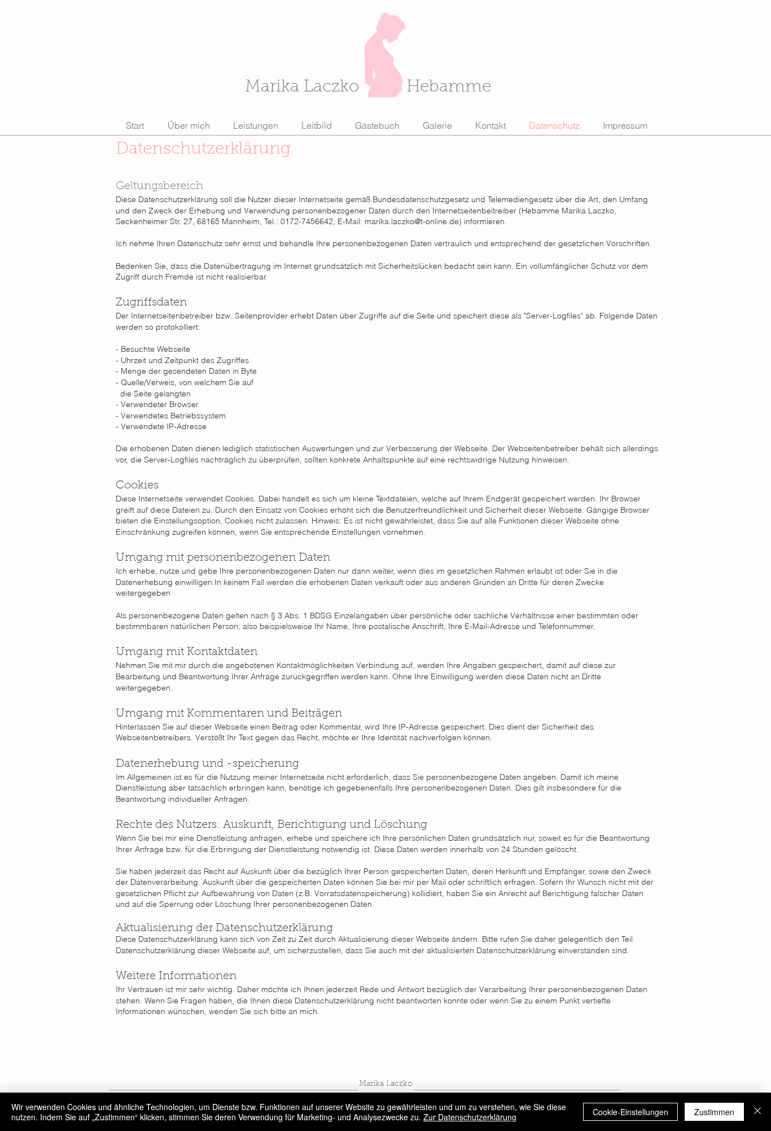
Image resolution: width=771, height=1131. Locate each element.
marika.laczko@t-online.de (412, 221)
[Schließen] (757, 1112)
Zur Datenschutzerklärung (469, 1117)
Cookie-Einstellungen (630, 1111)
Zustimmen (714, 1111)
